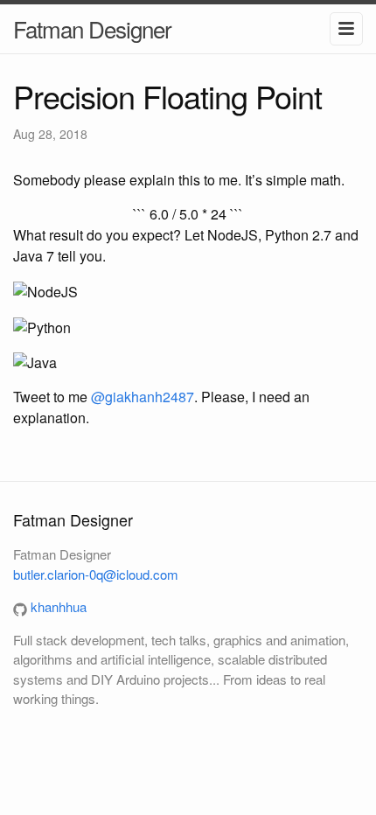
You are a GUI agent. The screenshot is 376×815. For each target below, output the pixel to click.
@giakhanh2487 (142, 397)
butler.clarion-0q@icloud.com (95, 574)
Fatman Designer (92, 28)
